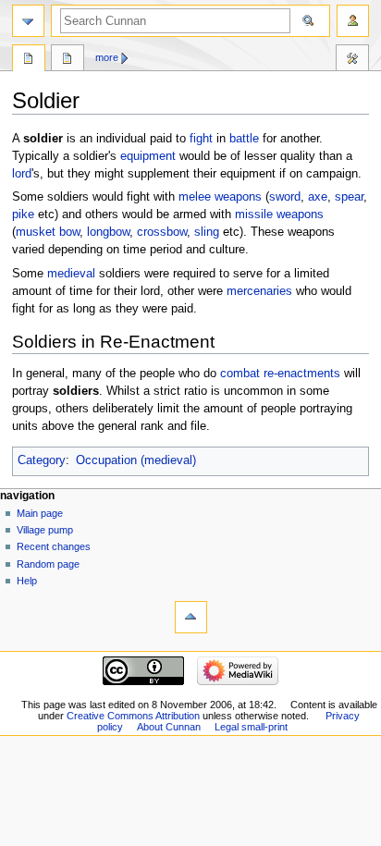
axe (317, 196)
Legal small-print (251, 726)
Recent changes (54, 546)
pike (23, 214)
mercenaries (259, 291)
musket (35, 232)
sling (206, 232)
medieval (71, 273)
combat (240, 373)
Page (28, 60)
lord (21, 173)
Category (42, 460)
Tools (352, 60)
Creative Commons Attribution (133, 715)
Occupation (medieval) (136, 460)
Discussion (67, 60)
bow (69, 232)
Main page (40, 513)
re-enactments (302, 373)
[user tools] (353, 21)
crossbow (162, 232)
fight (201, 138)
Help (27, 580)
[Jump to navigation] (28, 21)
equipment (148, 156)
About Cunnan (169, 726)
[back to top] (191, 617)
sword (285, 196)
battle (244, 138)
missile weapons (279, 214)
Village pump (45, 529)
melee (194, 196)
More (106, 57)
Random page (48, 564)
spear (349, 196)
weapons (238, 196)
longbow (108, 232)
